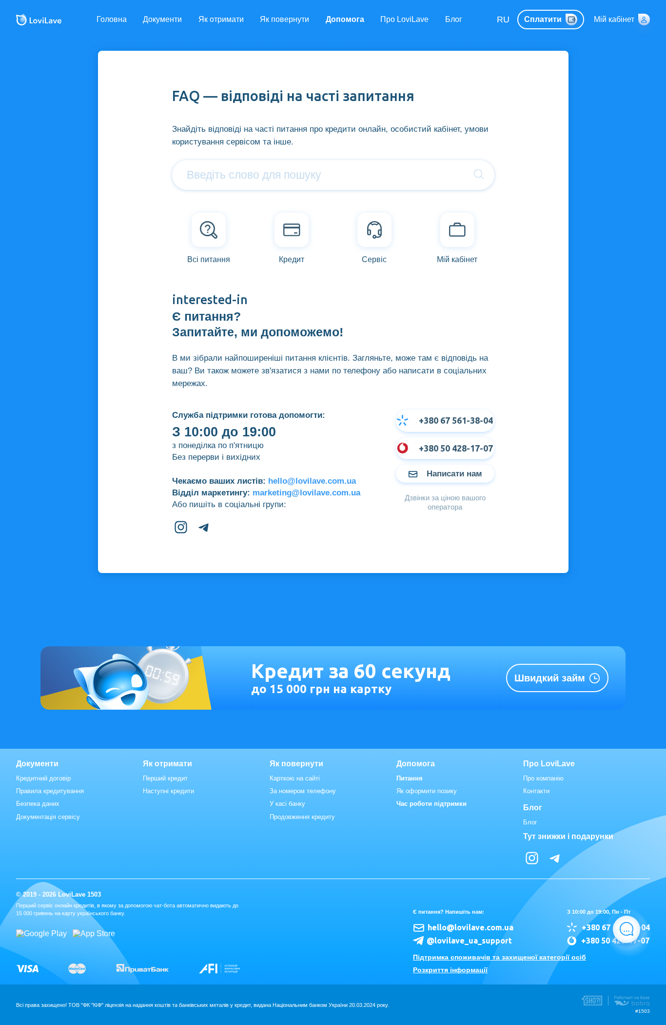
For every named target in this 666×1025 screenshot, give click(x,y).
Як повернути (284, 19)
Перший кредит (165, 778)
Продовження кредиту (302, 816)
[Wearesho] (592, 1000)
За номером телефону (303, 791)
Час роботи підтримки (431, 803)
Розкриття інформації (450, 970)
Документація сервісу (48, 816)
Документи (162, 19)
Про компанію (543, 778)
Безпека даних (37, 803)
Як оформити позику (426, 791)
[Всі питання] (209, 230)
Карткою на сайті (295, 778)
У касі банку (287, 803)
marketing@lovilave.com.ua (306, 492)
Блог (453, 19)
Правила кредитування (50, 791)
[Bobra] (632, 1000)
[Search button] (479, 175)
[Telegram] (204, 527)
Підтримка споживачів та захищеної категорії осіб (499, 957)
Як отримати (221, 19)
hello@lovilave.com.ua (312, 481)
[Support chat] (626, 929)
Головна (112, 19)
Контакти (536, 791)
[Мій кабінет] (457, 230)
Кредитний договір (43, 778)
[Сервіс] (374, 230)
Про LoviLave (404, 19)
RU (503, 19)
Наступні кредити (168, 791)
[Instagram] (181, 527)
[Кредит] (291, 230)
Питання (409, 778)
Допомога (345, 19)
